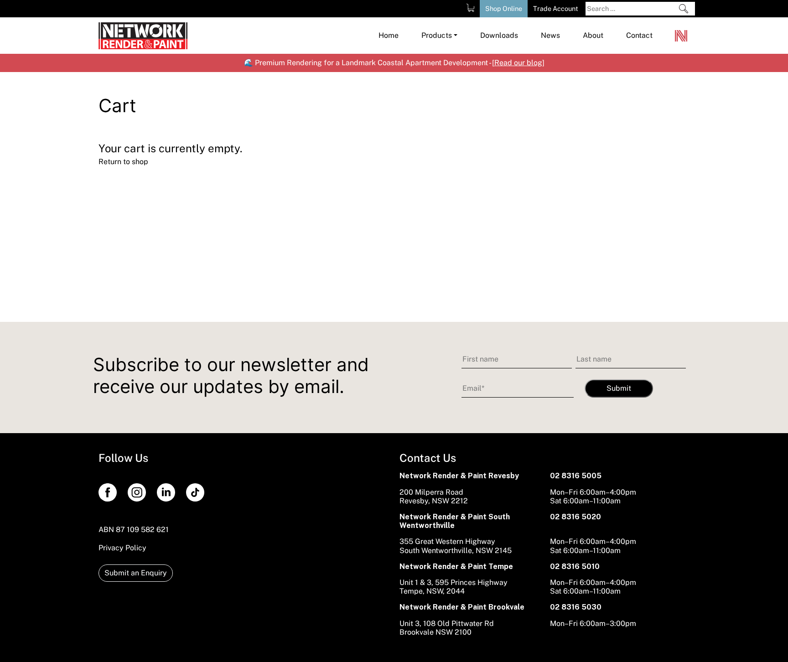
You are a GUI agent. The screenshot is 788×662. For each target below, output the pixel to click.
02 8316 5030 (575, 607)
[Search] (683, 9)
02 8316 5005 (575, 475)
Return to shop (123, 161)
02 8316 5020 (575, 516)
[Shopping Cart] (470, 8)
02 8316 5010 (575, 566)
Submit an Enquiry (135, 573)
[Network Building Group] (682, 35)
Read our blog (518, 62)
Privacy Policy (122, 547)
